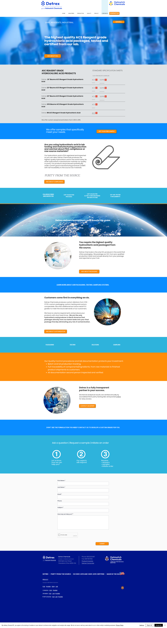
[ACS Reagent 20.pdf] (96, 79)
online (118, 397)
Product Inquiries (87, 561)
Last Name (60, 487)
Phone (59, 500)
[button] (71, 13)
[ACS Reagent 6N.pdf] (96, 113)
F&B (44, 587)
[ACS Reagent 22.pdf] (96, 88)
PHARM (48, 587)
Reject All (149, 625)
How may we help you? (64, 514)
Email (59, 494)
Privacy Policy (119, 625)
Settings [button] (142, 625)
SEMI (53, 587)
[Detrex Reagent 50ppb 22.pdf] (105, 88)
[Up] (122, 587)
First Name (60, 480)
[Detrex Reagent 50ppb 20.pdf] (105, 80)
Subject (60, 507)
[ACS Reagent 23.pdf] (96, 96)
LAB (57, 587)
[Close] (165, 625)
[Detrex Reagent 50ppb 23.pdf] (105, 96)
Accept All (158, 625)
